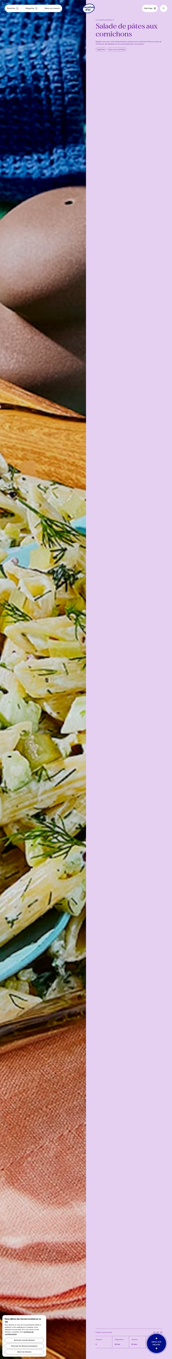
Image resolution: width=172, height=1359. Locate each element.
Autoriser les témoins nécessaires (24, 1346)
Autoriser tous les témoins (24, 1340)
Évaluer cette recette (104, 1332)
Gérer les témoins (24, 1352)
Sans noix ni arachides (117, 49)
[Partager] (158, 1332)
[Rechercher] (163, 8)
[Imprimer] (161, 1332)
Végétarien (101, 49)
